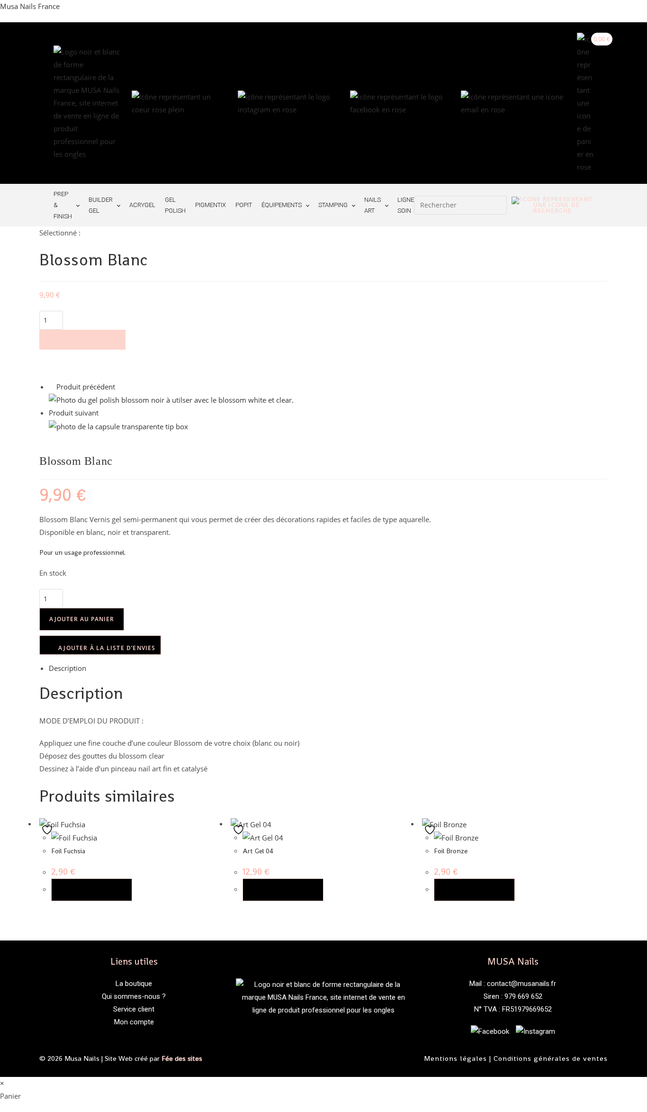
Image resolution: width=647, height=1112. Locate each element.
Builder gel (101, 205)
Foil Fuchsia (68, 851)
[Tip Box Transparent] (118, 425)
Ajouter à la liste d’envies (106, 648)
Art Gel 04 (258, 851)
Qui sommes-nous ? (134, 996)
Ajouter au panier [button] (91, 890)
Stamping (333, 204)
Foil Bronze (450, 851)
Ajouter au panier (82, 339)
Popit (243, 204)
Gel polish (175, 205)
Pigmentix (210, 204)
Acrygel (142, 204)
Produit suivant (74, 412)
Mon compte (134, 1022)
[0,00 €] (585, 103)
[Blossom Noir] (171, 399)
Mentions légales (455, 1058)
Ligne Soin (405, 205)
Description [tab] (67, 668)
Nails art (372, 205)
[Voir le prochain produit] (103, 412)
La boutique (134, 983)
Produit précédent (85, 386)
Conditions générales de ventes (551, 1058)
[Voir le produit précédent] (51, 386)
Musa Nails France (30, 6)
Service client (133, 1009)
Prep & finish (63, 205)
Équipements (281, 204)
